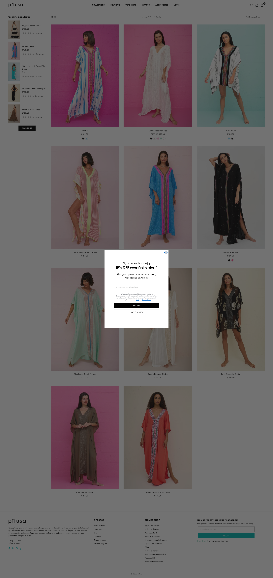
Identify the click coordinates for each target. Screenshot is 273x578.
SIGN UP (137, 305)
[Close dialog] (166, 252)
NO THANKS (137, 312)
